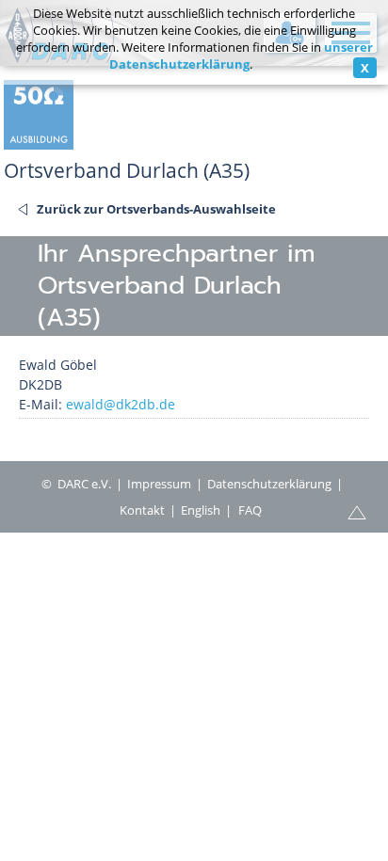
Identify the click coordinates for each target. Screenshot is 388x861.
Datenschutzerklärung (269, 483)
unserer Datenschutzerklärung (241, 55)
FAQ (250, 510)
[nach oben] (357, 510)
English (200, 510)
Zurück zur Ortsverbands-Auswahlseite (156, 208)
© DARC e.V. (76, 483)
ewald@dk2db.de (120, 404)
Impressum (159, 483)
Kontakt (142, 510)
